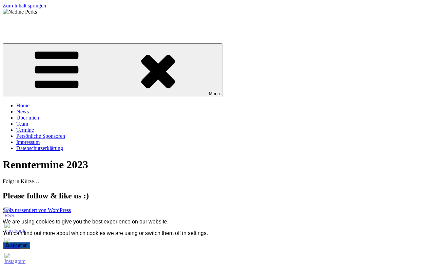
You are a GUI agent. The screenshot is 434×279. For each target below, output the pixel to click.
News (22, 111)
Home (22, 105)
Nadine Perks (17, 23)
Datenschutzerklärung (39, 148)
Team (22, 124)
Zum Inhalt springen (24, 5)
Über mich (27, 118)
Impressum (28, 142)
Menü (214, 93)
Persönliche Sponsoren (40, 136)
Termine (25, 130)
